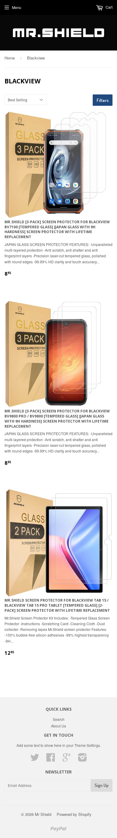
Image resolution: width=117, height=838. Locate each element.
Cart (108, 7)
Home (9, 58)
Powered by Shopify (74, 814)
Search (58, 719)
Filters (103, 100)
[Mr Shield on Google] (66, 759)
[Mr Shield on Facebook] (50, 759)
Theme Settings (87, 745)
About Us (58, 725)
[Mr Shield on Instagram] (82, 759)
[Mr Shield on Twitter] (34, 759)
